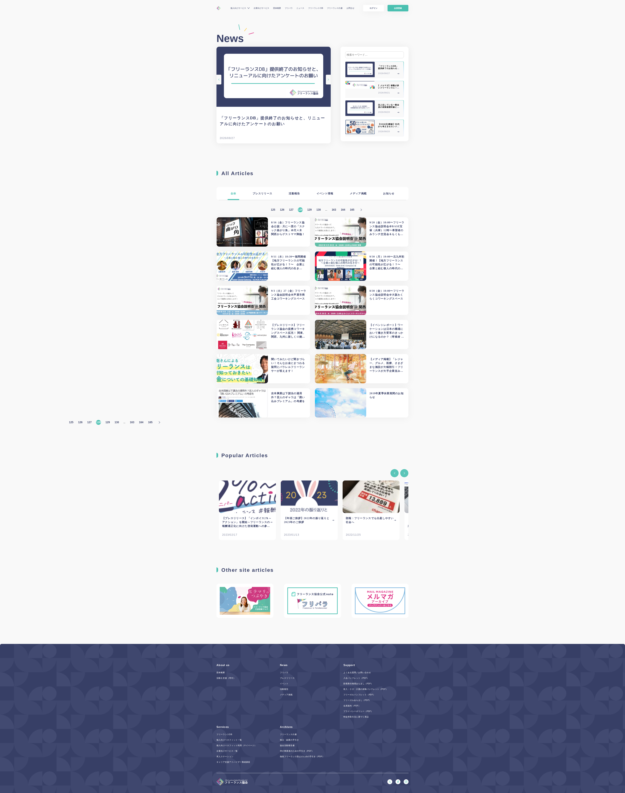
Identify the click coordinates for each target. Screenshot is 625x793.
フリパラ (289, 8)
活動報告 (294, 193)
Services (222, 727)
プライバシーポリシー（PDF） (358, 711)
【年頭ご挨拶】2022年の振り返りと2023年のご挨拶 (306, 520)
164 (343, 209)
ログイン (373, 8)
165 (352, 209)
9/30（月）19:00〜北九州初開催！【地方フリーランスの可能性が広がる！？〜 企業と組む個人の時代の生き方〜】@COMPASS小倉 (386, 262)
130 (318, 209)
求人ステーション (224, 756)
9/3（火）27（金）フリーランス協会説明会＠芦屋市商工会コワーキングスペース (288, 294)
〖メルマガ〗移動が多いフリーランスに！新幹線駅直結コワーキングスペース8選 (388, 89)
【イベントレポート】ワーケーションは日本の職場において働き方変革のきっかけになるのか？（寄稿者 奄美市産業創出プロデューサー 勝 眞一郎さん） (386, 331)
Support (349, 665)
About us (222, 665)
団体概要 (277, 8)
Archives (286, 727)
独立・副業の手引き (289, 740)
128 (300, 209)
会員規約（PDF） (352, 706)
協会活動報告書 (287, 745)
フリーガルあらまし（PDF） (357, 700)
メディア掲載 (358, 193)
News (284, 665)
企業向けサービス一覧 (227, 751)
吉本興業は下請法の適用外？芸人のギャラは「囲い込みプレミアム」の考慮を (288, 397)
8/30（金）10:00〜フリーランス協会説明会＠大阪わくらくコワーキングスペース (386, 294)
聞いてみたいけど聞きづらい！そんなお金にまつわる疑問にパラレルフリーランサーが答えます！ (288, 365)
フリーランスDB (224, 734)
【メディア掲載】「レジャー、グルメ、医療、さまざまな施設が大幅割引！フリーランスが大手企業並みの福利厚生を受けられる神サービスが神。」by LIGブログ (386, 365)
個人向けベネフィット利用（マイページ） (236, 745)
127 (291, 209)
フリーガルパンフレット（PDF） (359, 695)
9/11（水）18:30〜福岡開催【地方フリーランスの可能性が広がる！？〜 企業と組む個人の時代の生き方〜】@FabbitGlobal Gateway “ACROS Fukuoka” (288, 262)
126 (282, 209)
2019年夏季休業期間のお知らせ (386, 395)
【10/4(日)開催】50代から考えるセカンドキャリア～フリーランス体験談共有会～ (388, 127)
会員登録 (398, 8)
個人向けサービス (238, 8)
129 (309, 209)
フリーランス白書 (335, 8)
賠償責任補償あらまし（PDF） (358, 683)
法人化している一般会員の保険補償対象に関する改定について (388, 107)
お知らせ (388, 193)
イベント (284, 683)
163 (334, 209)
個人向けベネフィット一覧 (229, 740)
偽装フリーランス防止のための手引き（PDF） (302, 756)
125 (273, 209)
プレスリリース (262, 193)
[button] (394, 473)
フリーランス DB (315, 8)
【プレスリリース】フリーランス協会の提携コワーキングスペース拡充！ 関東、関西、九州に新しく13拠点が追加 (288, 331)
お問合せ (350, 8)
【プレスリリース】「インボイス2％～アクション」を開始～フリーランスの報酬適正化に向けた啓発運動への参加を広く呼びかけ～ (246, 522)
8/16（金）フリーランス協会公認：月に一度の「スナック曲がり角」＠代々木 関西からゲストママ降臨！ (288, 228)
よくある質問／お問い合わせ (357, 672)
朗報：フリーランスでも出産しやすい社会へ (370, 520)
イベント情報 (325, 193)
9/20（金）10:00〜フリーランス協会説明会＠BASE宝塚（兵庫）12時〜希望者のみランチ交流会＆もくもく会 (386, 228)
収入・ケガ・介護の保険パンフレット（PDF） (365, 689)
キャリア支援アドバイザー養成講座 (233, 762)
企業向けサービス (261, 8)
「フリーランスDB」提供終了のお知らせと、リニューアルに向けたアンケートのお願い (272, 121)
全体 (233, 193)
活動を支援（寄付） (226, 678)
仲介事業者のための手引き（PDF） (297, 751)
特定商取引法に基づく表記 (356, 717)
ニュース (300, 8)
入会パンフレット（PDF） (356, 678)
